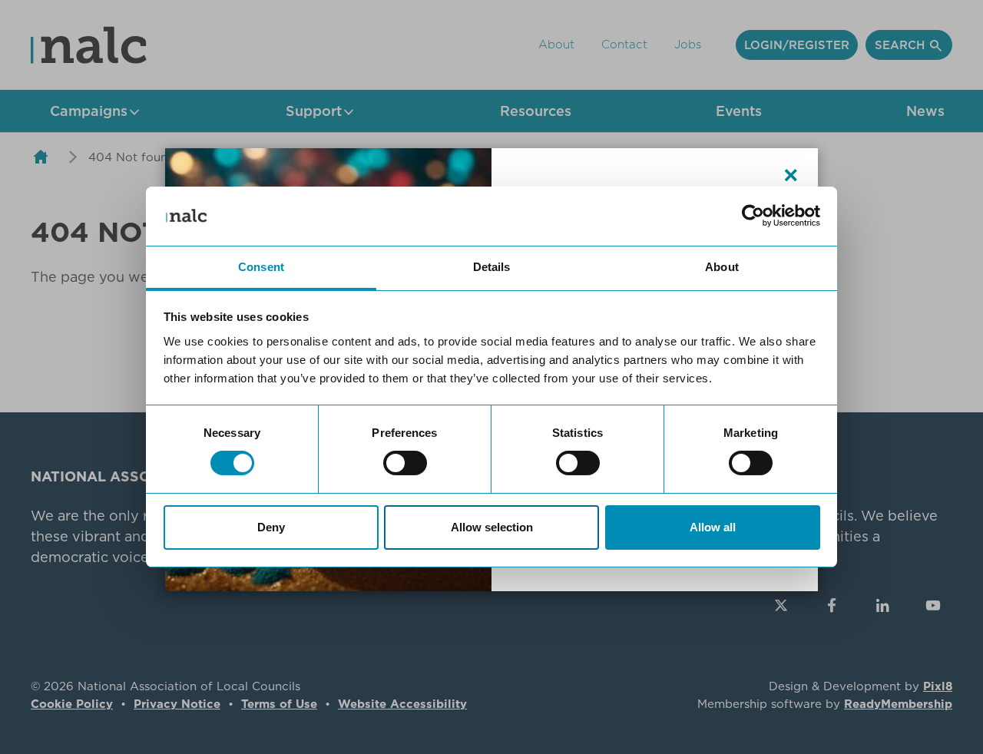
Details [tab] (492, 266)
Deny (271, 527)
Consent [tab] (261, 266)
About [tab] (722, 266)
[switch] (405, 463)
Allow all (713, 527)
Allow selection (492, 527)
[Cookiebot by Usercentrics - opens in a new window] (753, 215)
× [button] (791, 174)
